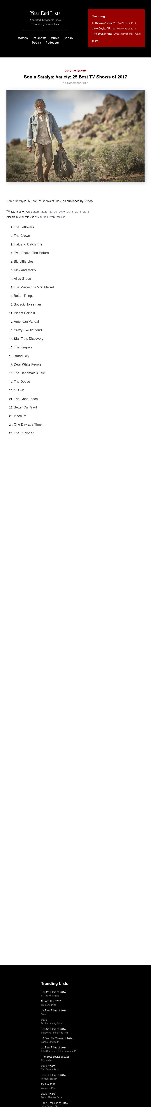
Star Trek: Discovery (28, 338)
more (95, 41)
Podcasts (52, 42)
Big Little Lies (24, 261)
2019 (62, 211)
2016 (78, 211)
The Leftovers (24, 226)
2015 (86, 211)
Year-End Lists (45, 12)
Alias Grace (22, 278)
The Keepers (23, 347)
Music (55, 38)
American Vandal (26, 321)
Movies (23, 38)
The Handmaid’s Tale (29, 372)
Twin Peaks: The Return (31, 252)
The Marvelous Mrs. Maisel (34, 287)
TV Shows (39, 38)
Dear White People (27, 364)
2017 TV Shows (75, 71)
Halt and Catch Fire (28, 244)
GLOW (19, 389)
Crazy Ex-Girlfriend (28, 329)
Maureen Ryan (46, 217)
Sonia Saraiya (15, 201)
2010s (53, 211)
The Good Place (26, 398)
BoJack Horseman (27, 304)
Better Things (24, 295)
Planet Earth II (24, 312)
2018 (70, 211)
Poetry (36, 42)
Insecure (20, 415)
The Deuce (22, 381)
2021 (36, 211)
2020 (44, 211)
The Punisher (24, 432)
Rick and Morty (25, 269)
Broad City (21, 355)
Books (68, 38)
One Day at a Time (28, 424)
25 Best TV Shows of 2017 (44, 201)
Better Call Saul (25, 407)
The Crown (22, 235)
